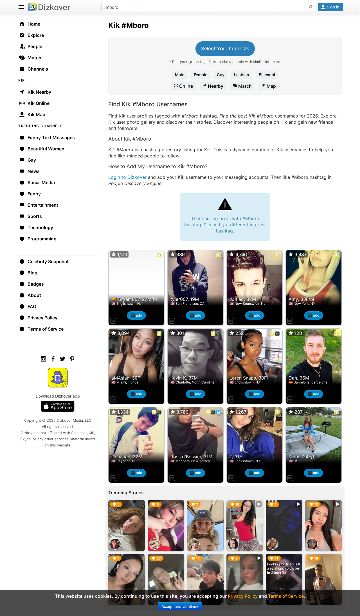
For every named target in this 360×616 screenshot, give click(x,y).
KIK (21, 80)
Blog (32, 273)
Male (179, 74)
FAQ (32, 306)
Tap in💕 (235, 510)
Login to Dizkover (127, 177)
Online (185, 86)
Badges (36, 284)
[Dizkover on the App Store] (113, 320)
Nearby (215, 86)
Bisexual (267, 74)
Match (244, 86)
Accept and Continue (180, 606)
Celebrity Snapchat (48, 261)
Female (200, 74)
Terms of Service (46, 329)
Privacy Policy (42, 318)
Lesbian (241, 74)
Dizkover (54, 7)
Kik (114, 25)
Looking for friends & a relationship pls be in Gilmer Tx (283, 568)
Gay (220, 74)
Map (271, 86)
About (34, 295)
